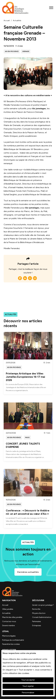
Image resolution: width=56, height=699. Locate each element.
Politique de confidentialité (13, 640)
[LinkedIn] (25, 278)
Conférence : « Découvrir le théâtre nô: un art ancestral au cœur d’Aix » (27, 512)
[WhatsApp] (30, 278)
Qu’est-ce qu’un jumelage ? (43, 605)
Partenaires (36, 621)
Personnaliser (28, 692)
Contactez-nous (9, 621)
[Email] (35, 278)
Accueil (5, 605)
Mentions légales (8, 636)
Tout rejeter (28, 686)
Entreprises (36, 625)
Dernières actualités (28, 572)
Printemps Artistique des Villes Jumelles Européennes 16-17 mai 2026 (25, 377)
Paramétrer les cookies (11, 644)
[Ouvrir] (51, 7)
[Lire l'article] (28, 345)
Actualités (6, 613)
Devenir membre (8, 625)
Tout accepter (28, 680)
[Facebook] (20, 278)
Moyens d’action (38, 613)
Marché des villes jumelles (12, 617)
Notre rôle (36, 609)
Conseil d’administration (41, 617)
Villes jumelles (7, 609)
